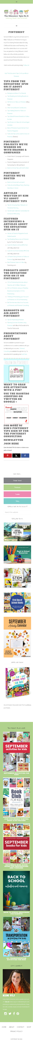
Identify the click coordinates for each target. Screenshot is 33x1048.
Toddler (17, 494)
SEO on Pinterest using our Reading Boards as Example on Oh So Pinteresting (17, 291)
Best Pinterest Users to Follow (16, 262)
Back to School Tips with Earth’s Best (18, 168)
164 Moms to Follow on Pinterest (16, 102)
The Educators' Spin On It (16, 14)
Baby (17, 501)
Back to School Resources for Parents (16, 913)
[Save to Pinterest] (8, 455)
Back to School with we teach (16, 182)
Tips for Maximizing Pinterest (15, 320)
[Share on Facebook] (25, 455)
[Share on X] (16, 455)
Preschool (17, 487)
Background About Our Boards (16, 93)
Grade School (17, 480)
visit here (24, 354)
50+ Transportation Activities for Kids (16, 959)
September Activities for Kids (16, 774)
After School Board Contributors (16, 108)
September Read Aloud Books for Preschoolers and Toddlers (16, 866)
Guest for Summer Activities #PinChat (18, 251)
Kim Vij (7, 1002)
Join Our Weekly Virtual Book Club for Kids (16, 819)
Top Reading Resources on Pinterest (18, 239)
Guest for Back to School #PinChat (17, 245)
